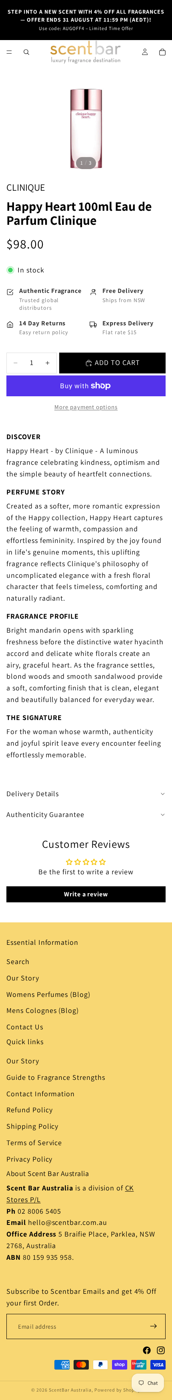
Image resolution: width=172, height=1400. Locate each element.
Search (18, 961)
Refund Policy (29, 1109)
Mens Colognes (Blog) (42, 1010)
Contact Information (40, 1093)
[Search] (26, 52)
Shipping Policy (32, 1126)
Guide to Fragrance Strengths (55, 1077)
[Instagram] (161, 1350)
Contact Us (24, 1026)
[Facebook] (147, 1350)
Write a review (86, 894)
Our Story (22, 977)
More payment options (86, 407)
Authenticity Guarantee (45, 814)
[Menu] (9, 52)
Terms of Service (34, 1142)
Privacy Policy (29, 1159)
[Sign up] (153, 1326)
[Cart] (162, 52)
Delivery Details (32, 793)
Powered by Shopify (117, 1390)
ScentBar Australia (70, 1390)
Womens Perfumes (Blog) (48, 994)
